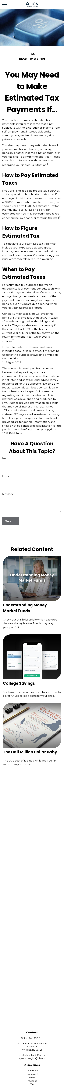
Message (8, 494)
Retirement (32, 1070)
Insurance (32, 1081)
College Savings (19, 683)
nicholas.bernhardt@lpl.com (32, 1055)
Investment (32, 1074)
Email (6, 476)
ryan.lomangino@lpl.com (32, 1058)
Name (6, 458)
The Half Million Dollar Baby (30, 752)
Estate (32, 1077)
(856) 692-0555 (35, 1038)
